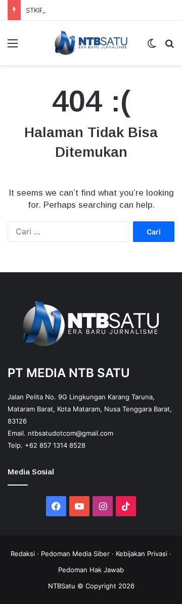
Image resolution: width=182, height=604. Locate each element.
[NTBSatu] (91, 43)
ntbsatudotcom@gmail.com (70, 433)
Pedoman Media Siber (75, 554)
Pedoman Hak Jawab (91, 570)
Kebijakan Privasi (141, 554)
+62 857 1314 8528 (55, 445)
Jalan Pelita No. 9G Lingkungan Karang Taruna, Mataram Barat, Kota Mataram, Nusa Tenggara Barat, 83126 (90, 409)
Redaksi (23, 554)
